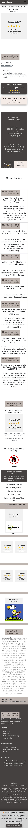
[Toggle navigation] (25, 2)
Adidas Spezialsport (17, 701)
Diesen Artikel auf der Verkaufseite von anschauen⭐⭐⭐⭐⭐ (14, 88)
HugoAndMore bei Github (14, 765)
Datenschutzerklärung (11, 736)
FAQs (5, 752)
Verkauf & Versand (9, 747)
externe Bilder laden (14, 826)
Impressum (7, 734)
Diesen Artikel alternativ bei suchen (14, 100)
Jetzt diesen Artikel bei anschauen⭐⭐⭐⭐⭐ (7, 164)
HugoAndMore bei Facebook (15, 761)
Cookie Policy (7, 738)
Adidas (10, 701)
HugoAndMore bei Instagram (15, 763)
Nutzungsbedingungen (11, 749)
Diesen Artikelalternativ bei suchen (20, 165)
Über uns (6, 731)
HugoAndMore (6, 2)
